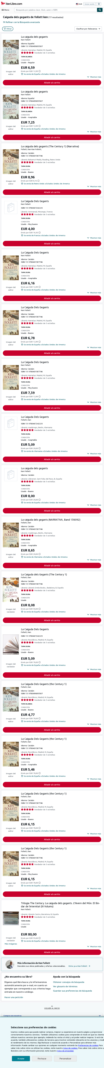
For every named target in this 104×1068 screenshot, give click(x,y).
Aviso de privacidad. (65, 1051)
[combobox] (55, 10)
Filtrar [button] (9, 29)
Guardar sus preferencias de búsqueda (72, 990)
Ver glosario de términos (65, 986)
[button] (94, 77)
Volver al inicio (52, 1008)
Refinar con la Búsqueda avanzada (23, 22)
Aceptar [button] (20, 1058)
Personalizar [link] (65, 1058)
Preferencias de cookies (88, 1045)
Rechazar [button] (42, 1058)
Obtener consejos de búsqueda (68, 982)
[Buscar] (100, 10)
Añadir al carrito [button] (52, 82)
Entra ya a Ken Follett (78, 966)
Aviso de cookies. (70, 1048)
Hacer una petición (13, 997)
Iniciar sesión (90, 4)
